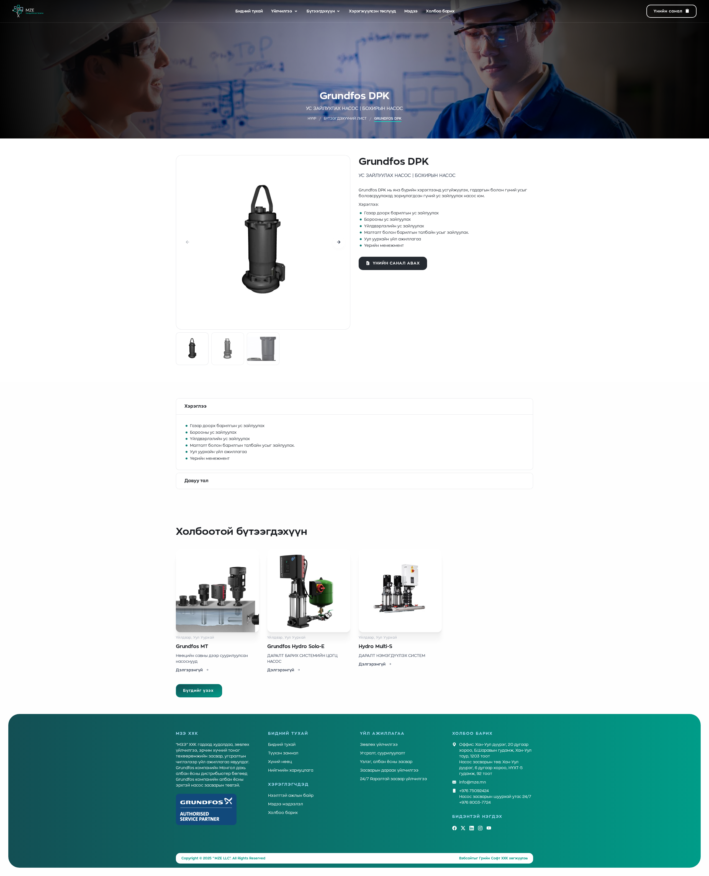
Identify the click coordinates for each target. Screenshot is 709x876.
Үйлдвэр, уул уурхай (195, 637)
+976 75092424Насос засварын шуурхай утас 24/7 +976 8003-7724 (495, 796)
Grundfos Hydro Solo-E (295, 646)
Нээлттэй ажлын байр (291, 795)
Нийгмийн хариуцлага (290, 770)
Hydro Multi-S (375, 646)
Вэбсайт (466, 858)
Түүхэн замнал (283, 753)
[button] (339, 242)
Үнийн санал (668, 11)
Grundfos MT (192, 646)
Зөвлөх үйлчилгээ (379, 744)
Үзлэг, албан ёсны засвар (386, 762)
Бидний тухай (249, 11)
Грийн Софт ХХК (493, 858)
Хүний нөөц (280, 762)
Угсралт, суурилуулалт (382, 753)
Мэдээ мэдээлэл (285, 804)
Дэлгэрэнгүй (189, 670)
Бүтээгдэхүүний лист (345, 118)
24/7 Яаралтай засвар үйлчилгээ (393, 779)
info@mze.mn (472, 782)
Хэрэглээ (195, 406)
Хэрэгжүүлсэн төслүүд (372, 11)
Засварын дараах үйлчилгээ (389, 770)
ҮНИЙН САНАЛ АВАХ (396, 263)
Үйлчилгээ (281, 11)
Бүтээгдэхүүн (321, 11)
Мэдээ (411, 11)
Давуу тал (196, 481)
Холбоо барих (440, 11)
